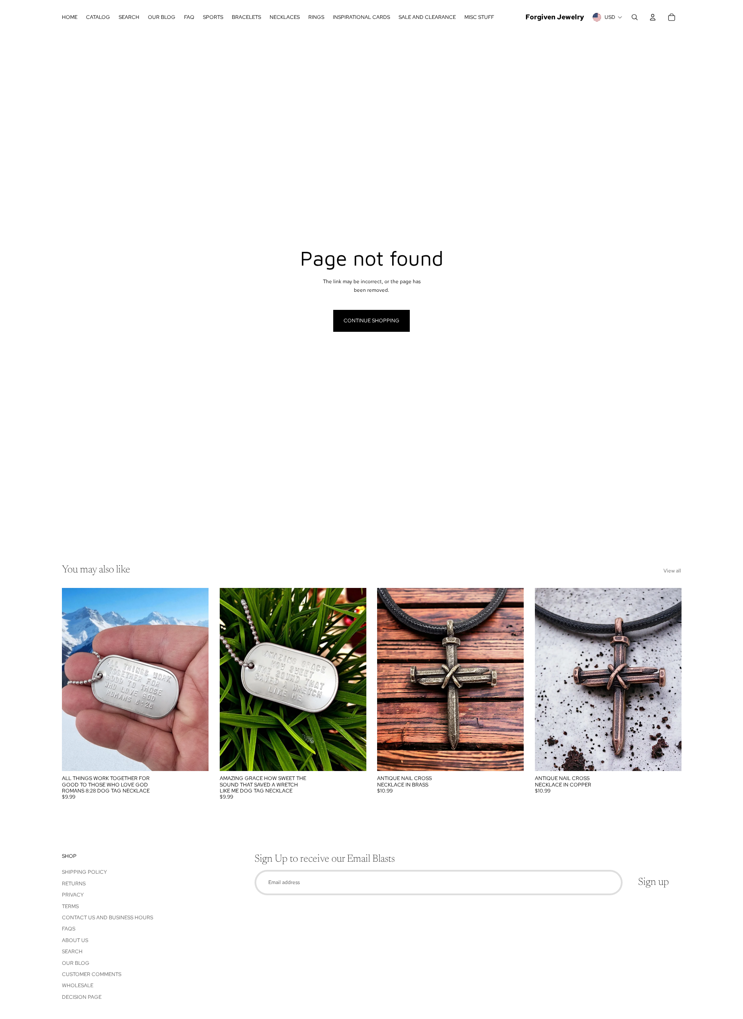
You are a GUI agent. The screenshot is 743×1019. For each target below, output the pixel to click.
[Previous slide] (75, 679)
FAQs (68, 928)
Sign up (653, 882)
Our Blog (75, 963)
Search (72, 951)
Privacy (73, 894)
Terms (70, 906)
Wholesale (77, 985)
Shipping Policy (84, 872)
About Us (75, 940)
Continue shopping (371, 320)
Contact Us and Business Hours (107, 917)
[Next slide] (196, 679)
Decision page (81, 997)
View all (672, 570)
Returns (74, 883)
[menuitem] (69, 17)
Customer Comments (91, 974)
